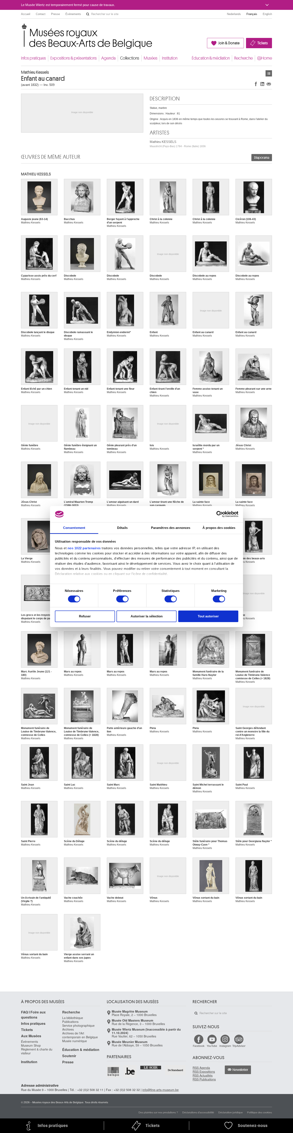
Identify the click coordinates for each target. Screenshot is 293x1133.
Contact (40, 14)
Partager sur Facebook (256, 84)
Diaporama (261, 157)
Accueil (25, 14)
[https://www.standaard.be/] (175, 1070)
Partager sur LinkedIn (262, 84)
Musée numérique (74, 1041)
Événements (73, 14)
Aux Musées (31, 1035)
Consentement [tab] (74, 528)
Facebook (198, 1046)
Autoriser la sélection (147, 616)
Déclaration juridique (230, 1112)
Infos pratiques (33, 58)
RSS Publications (204, 1079)
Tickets (262, 43)
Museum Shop (31, 1045)
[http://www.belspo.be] (113, 1071)
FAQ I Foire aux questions (33, 1015)
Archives (68, 1029)
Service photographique (78, 1025)
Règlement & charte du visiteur (36, 1051)
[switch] (122, 599)
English (267, 14)
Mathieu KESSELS (178, 144)
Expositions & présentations (73, 58)
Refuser (85, 616)
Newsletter (240, 1070)
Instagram (225, 1046)
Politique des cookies (259, 1112)
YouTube (212, 1046)
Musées (150, 58)
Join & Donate (229, 43)
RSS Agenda (201, 1068)
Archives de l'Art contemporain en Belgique (80, 1035)
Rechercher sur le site (88, 14)
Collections (129, 58)
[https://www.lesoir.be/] (151, 1067)
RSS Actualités (203, 1075)
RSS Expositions (204, 1071)
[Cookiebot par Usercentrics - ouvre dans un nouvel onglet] (219, 514)
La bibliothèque (72, 1018)
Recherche (243, 58)
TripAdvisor (238, 1046)
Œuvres (269, 73)
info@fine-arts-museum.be (160, 1090)
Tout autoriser (208, 616)
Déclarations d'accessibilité (198, 1112)
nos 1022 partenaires (84, 548)
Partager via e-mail (269, 84)
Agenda (108, 58)
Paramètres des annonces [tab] (170, 528)
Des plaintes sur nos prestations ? (158, 1112)
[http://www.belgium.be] (130, 1071)
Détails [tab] (122, 528)
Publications (70, 1022)
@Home (264, 58)
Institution (169, 58)
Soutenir (69, 1055)
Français (251, 14)
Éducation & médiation (211, 58)
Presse (55, 14)
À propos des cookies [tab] (219, 528)
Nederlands (234, 14)
